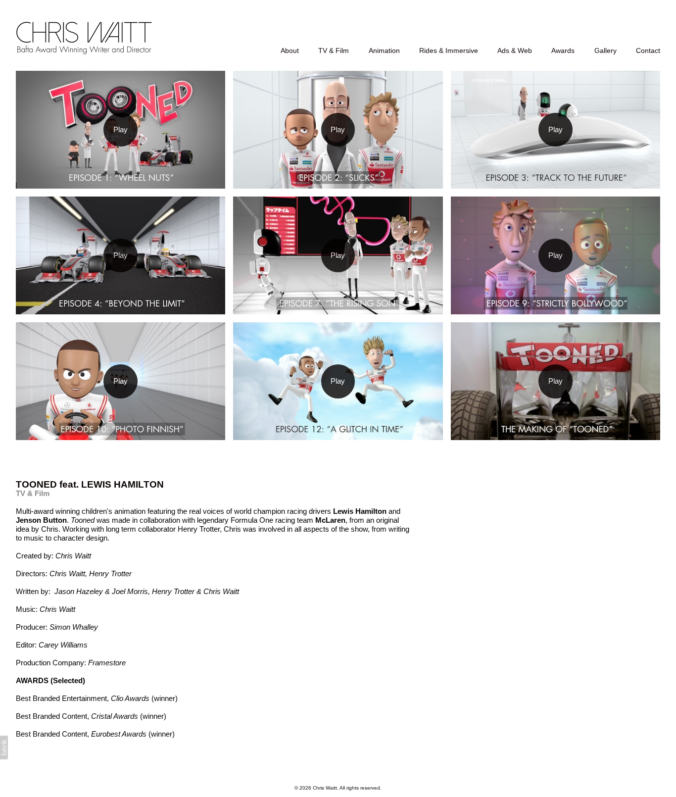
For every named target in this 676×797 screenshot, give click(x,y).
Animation (384, 50)
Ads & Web (514, 50)
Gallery (605, 50)
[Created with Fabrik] (4, 747)
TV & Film (333, 50)
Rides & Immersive (448, 50)
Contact (648, 50)
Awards (563, 50)
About (290, 50)
